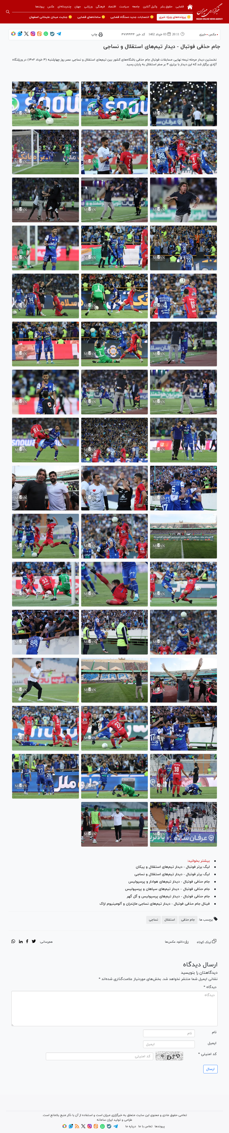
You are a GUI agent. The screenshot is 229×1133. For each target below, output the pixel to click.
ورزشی (88, 7)
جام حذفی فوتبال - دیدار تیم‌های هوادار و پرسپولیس (169, 881)
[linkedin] (21, 942)
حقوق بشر (166, 7)
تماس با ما (145, 1126)
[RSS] (77, 1127)
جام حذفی (188, 920)
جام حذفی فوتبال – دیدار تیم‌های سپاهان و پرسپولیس (167, 889)
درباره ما (130, 1126)
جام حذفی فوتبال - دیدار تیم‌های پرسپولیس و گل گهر (168, 896)
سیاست (124, 7)
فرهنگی (100, 7)
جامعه (136, 7)
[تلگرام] (59, 35)
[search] (8, 12)
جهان (77, 7)
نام (214, 1032)
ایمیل (212, 1043)
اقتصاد (112, 7)
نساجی (153, 920)
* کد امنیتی (207, 1054)
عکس (50, 7)
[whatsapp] (13, 942)
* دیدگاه (210, 987)
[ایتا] (39, 35)
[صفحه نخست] (190, 6)
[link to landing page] (209, 11)
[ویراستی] (20, 35)
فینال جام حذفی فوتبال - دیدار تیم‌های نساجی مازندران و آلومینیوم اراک (155, 903)
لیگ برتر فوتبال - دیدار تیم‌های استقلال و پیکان (173, 866)
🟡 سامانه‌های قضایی (91, 17)
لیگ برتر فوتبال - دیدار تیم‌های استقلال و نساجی (172, 874)
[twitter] (34, 942)
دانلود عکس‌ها (174, 942)
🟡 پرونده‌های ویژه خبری (175, 17)
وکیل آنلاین (150, 7)
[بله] (52, 35)
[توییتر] (26, 35)
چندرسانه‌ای (64, 7)
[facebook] (27, 942)
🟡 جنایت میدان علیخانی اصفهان (50, 17)
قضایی (180, 7)
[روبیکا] (13, 35)
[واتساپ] (46, 35)
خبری (202, 34)
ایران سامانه (105, 1120)
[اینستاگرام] (33, 35)
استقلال (169, 920)
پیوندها (39, 7)
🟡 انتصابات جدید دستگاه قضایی (132, 17)
